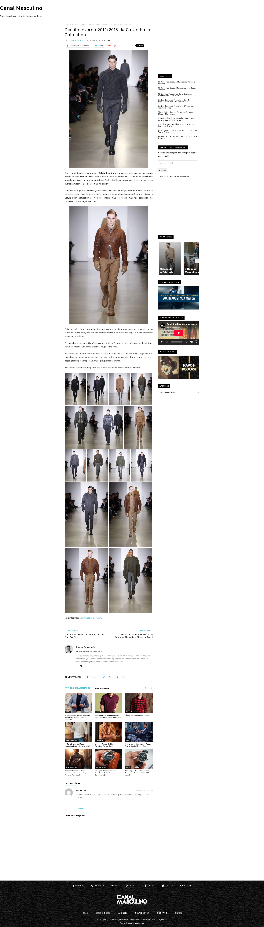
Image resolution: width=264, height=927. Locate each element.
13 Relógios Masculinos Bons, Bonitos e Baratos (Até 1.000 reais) (137, 773)
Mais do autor (102, 688)
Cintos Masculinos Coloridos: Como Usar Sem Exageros (85, 635)
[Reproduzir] (161, 341)
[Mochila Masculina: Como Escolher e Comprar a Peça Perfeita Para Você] (78, 759)
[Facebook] (77, 666)
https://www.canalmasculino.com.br (89, 651)
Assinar (162, 170)
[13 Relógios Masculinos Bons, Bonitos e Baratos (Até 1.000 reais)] (139, 759)
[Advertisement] (178, 51)
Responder (80, 808)
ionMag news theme (136, 923)
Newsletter (142, 913)
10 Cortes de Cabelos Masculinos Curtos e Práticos (176, 83)
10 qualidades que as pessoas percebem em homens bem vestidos (77, 717)
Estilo (68, 712)
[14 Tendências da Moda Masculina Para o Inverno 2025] (78, 732)
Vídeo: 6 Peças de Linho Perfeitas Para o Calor (105, 745)
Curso (178, 913)
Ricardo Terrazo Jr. (76, 40)
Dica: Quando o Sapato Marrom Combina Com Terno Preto (178, 131)
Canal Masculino (21, 8)
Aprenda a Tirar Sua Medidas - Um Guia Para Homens (177, 137)
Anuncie (122, 913)
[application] (178, 333)
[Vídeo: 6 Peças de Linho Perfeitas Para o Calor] (108, 732)
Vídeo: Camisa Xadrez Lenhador (138, 715)
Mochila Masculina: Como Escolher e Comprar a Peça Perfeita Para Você (76, 773)
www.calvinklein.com (92, 617)
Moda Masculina (101, 712)
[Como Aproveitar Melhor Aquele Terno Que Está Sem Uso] (139, 732)
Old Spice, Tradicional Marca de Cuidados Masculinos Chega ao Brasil (134, 635)
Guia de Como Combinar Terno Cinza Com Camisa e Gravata (176, 125)
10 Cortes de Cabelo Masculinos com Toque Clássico (177, 89)
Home (85, 913)
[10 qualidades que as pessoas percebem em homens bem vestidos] (78, 703)
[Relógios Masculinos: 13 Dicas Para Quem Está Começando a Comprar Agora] (108, 759)
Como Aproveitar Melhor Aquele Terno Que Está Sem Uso (138, 745)
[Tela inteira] (195, 341)
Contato (162, 913)
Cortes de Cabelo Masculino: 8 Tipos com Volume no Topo (176, 107)
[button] (76, 389)
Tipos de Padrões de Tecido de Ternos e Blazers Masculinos (175, 113)
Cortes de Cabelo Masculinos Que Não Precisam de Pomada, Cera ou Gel (175, 101)
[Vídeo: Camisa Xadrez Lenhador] (139, 703)
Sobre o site (103, 913)
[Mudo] (191, 341)
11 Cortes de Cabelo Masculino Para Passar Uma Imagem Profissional (176, 119)
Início (67, 24)
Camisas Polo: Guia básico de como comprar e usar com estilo (108, 716)
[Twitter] (81, 666)
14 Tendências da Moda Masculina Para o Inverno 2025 (77, 745)
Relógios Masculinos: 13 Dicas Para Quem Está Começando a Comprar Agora (107, 773)
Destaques (100, 740)
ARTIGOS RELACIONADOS (77, 688)
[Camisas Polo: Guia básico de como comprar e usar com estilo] (108, 703)
